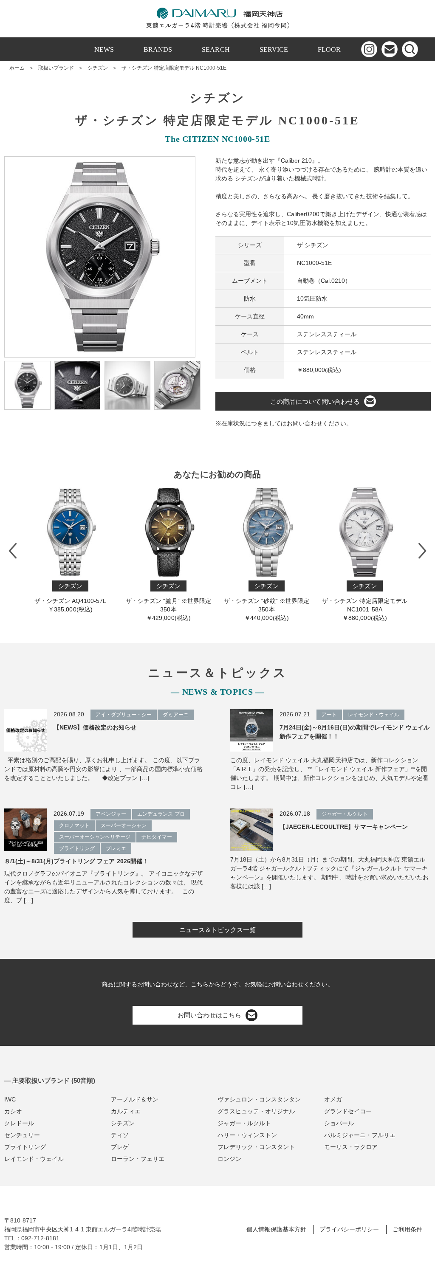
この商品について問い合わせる (314, 401)
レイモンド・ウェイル (34, 1158)
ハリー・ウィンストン (247, 1135)
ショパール (339, 1123)
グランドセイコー (348, 1111)
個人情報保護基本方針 (276, 1229)
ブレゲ (120, 1146)
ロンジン (229, 1158)
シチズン (98, 68)
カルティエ (126, 1111)
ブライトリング (25, 1146)
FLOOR (329, 49)
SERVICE (274, 49)
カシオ (13, 1111)
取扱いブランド (56, 68)
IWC (10, 1099)
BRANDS (158, 49)
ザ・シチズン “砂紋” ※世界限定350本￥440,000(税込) (266, 602)
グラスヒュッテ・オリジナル (256, 1111)
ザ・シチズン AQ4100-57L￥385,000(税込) (70, 598)
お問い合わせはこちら (209, 1015)
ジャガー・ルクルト (244, 1123)
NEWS (104, 49)
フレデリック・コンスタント (256, 1146)
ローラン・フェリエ (137, 1158)
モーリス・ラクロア (351, 1146)
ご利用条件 (407, 1229)
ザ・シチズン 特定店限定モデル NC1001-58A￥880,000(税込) (364, 602)
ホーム (17, 68)
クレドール (19, 1123)
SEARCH (215, 49)
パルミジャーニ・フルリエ (359, 1135)
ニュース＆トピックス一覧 (217, 929)
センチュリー (22, 1135)
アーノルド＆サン (134, 1099)
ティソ (120, 1135)
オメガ (333, 1099)
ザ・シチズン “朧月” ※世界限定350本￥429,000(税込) (168, 602)
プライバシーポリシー (349, 1229)
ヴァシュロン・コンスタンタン (259, 1099)
